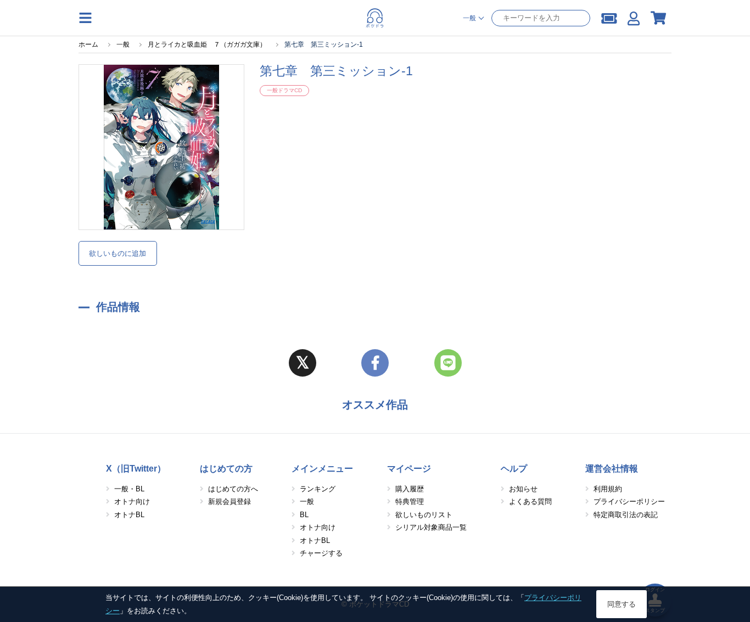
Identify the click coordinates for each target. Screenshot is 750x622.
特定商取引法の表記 (626, 515)
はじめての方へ (233, 489)
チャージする (321, 553)
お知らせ (523, 489)
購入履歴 (409, 489)
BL (304, 515)
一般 (307, 501)
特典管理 (409, 501)
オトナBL (129, 515)
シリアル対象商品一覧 (431, 527)
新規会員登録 (229, 501)
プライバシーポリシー (629, 501)
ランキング (317, 489)
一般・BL (129, 489)
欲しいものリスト (423, 515)
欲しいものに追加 (117, 253)
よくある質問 (530, 501)
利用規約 (608, 489)
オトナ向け (132, 501)
